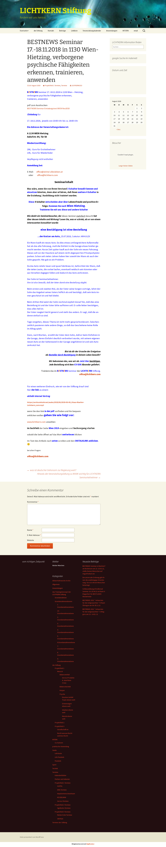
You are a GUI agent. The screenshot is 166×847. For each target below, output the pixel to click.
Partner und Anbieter (62, 779)
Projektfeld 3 (59, 726)
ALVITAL (59, 786)
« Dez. (118, 129)
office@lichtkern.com (47, 175)
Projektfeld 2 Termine (62, 805)
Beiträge (62, 31)
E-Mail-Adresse (34, 535)
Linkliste (74, 31)
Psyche (62, 694)
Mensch (60, 671)
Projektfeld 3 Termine (62, 812)
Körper (62, 690)
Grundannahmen (61, 598)
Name (30, 530)
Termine (64, 85)
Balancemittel (65, 674)
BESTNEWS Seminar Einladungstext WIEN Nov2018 (48, 108)
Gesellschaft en (62, 729)
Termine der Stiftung (59, 822)
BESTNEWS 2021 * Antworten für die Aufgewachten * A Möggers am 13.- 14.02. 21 (94, 611)
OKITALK (60, 819)
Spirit (54, 765)
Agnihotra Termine (63, 808)
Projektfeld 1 (59, 668)
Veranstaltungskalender (92, 31)
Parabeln (58, 761)
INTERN (125, 31)
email (136, 31)
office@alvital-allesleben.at (49, 171)
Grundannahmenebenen (63, 601)
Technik (55, 768)
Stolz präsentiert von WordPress (32, 837)
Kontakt (51, 31)
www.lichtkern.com (36, 421)
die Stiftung (38, 31)
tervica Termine (63, 801)
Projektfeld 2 (59, 722)
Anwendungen (111, 31)
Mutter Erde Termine (64, 815)
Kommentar (33, 502)
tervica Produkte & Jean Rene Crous (68, 680)
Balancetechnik (65, 687)
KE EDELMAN (61, 797)
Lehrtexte (58, 753)
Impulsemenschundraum (66, 793)
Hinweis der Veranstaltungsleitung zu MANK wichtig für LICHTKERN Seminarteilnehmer (68, 475)
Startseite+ (24, 31)
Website (30, 540)
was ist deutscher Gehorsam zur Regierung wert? (51, 470)
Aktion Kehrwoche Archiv (61, 581)
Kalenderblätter (60, 775)
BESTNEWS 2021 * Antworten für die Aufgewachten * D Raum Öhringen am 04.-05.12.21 (94, 602)
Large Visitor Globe (126, 166)
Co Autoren (59, 743)
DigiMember (90, 844)
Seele (54, 750)
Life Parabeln (59, 757)
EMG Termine (62, 790)
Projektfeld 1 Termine (52, 85)
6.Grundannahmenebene (66, 642)
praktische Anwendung (60, 746)
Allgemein (56, 584)
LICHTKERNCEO (76, 85)
